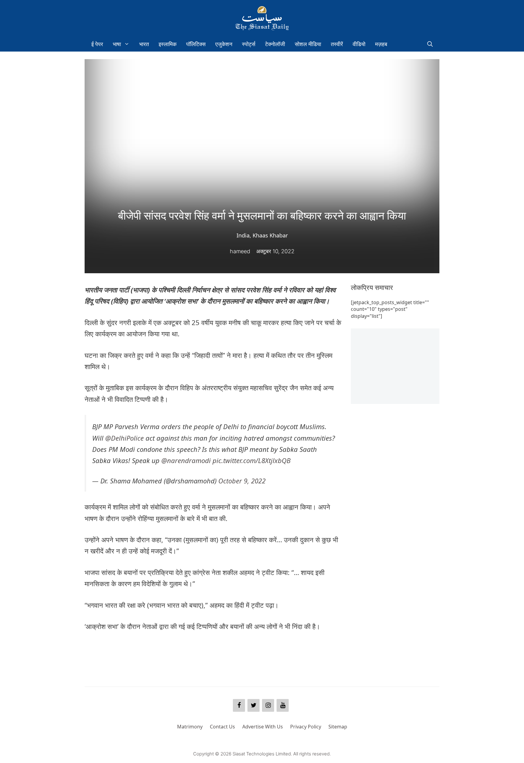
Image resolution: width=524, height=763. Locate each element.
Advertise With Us (262, 726)
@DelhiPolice (124, 437)
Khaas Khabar (270, 235)
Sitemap (337, 726)
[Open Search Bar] (430, 44)
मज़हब (381, 44)
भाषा (117, 44)
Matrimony (190, 726)
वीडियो (359, 44)
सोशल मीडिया (308, 44)
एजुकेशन (223, 44)
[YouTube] (283, 705)
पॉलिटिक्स (196, 44)
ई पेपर (97, 44)
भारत (144, 44)
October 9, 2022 (242, 480)
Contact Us (222, 726)
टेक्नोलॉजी (275, 44)
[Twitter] (253, 705)
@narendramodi (186, 460)
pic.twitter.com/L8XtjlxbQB (252, 460)
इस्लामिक (167, 44)
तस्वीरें (337, 44)
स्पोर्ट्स (248, 44)
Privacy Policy (305, 726)
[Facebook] (239, 705)
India (243, 235)
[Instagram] (268, 705)
